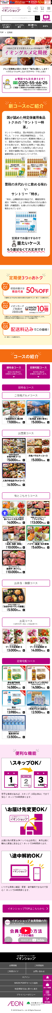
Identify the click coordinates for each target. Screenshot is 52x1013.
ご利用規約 (39, 965)
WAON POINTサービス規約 (26, 983)
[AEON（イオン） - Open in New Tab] (15, 1003)
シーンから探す (19, 26)
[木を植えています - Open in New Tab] (35, 1004)
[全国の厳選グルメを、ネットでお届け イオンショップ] (11, 9)
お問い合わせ (39, 971)
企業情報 (13, 965)
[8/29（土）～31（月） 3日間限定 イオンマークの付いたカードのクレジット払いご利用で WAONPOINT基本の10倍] (26, 2)
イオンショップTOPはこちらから (26, 908)
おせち (45, 26)
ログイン (26, 977)
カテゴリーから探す (6, 26)
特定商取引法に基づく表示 (26, 989)
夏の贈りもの (32, 26)
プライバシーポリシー (26, 995)
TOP (1, 32)
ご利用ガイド (13, 971)
